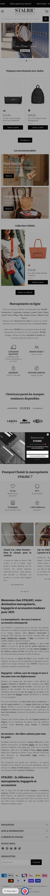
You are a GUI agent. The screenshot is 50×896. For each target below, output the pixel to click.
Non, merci (37, 459)
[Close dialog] (48, 435)
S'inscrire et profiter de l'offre (37, 456)
